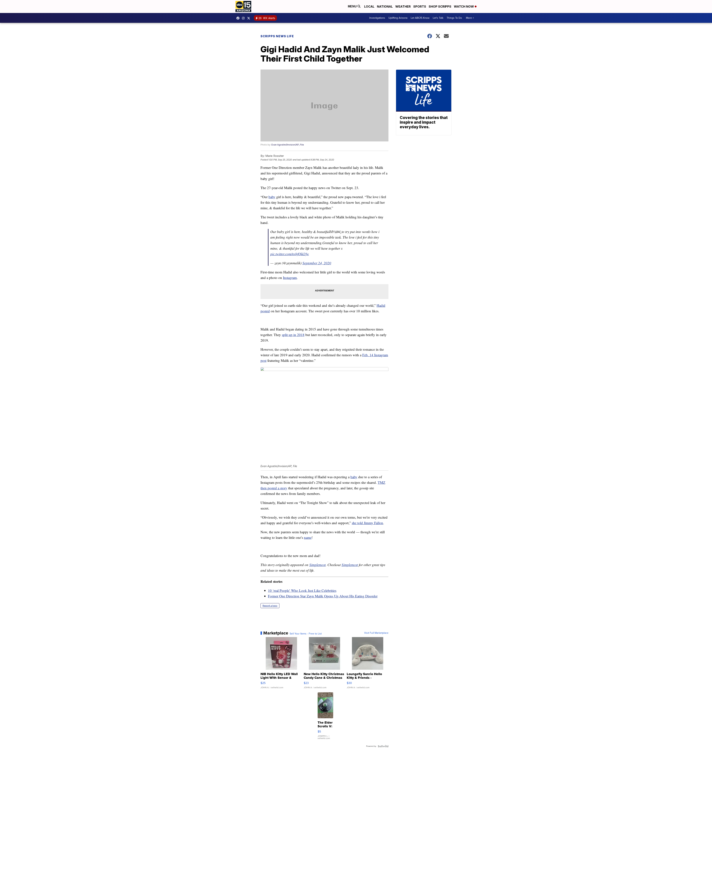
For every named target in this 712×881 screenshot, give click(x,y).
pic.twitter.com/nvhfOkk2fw (289, 254)
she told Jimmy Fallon (367, 522)
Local (369, 6)
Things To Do (454, 18)
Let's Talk (438, 18)
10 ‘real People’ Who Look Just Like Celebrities (302, 590)
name (308, 537)
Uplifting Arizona (397, 18)
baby (271, 196)
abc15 (238, 18)
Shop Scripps (440, 6)
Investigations (377, 18)
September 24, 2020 (316, 263)
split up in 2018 (293, 334)
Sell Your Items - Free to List (306, 633)
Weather (403, 6)
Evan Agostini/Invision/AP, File (287, 144)
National (385, 6)
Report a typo (270, 605)
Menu (352, 6)
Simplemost (317, 564)
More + (470, 18)
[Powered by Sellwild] (383, 746)
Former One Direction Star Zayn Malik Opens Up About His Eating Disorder (323, 596)
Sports (419, 6)
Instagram (290, 277)
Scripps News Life (277, 36)
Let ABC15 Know (420, 18)
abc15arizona (244, 18)
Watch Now (464, 6)
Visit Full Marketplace (376, 633)
